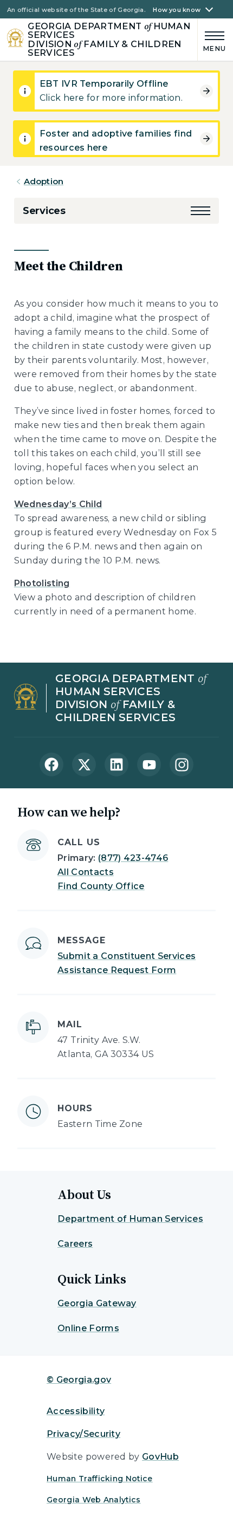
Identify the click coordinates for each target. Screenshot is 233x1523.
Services (44, 211)
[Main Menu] (212, 40)
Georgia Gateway (97, 1303)
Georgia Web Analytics (94, 1500)
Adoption (43, 181)
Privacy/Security (83, 1434)
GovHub (160, 1456)
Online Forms (88, 1328)
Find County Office (101, 886)
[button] (200, 210)
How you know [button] (176, 10)
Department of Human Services (130, 1219)
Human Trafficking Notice (100, 1478)
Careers (75, 1244)
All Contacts (85, 872)
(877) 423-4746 (133, 858)
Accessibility (76, 1411)
